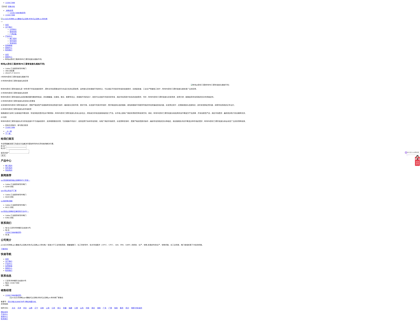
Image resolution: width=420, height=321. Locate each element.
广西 (110, 308)
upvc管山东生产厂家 (9, 191)
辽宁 (36, 308)
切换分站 (11, 6)
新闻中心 (8, 48)
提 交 (3, 155)
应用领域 (8, 45)
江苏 (53, 308)
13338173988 (10, 3)
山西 (30, 308)
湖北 (93, 308)
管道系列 (13, 43)
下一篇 (8, 133)
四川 (127, 308)
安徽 (64, 308)
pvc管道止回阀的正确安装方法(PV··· (15, 211)
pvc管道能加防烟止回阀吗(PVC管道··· (15, 180)
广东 (104, 308)
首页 (7, 25)
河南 (87, 308)
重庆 (121, 308)
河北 (25, 308)
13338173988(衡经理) (18, 13)
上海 (47, 308)
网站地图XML (30, 302)
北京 (13, 308)
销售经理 (9, 10)
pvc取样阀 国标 (7, 201)
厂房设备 (13, 34)
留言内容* (5, 153)
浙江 (59, 308)
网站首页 (4, 312)
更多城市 (138, 308)
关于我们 (8, 27)
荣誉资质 (13, 32)
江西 (76, 308)
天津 (19, 308)
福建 (70, 308)
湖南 (99, 308)
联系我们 (8, 50)
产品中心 (8, 36)
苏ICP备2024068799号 (16, 302)
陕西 (133, 308)
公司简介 (13, 29)
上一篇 (8, 131)
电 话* (3, 148)
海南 (116, 308)
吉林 (42, 308)
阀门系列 (13, 39)
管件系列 (13, 41)
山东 (82, 308)
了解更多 (4, 249)
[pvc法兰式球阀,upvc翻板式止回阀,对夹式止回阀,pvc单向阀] (24, 19)
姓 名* (3, 146)
